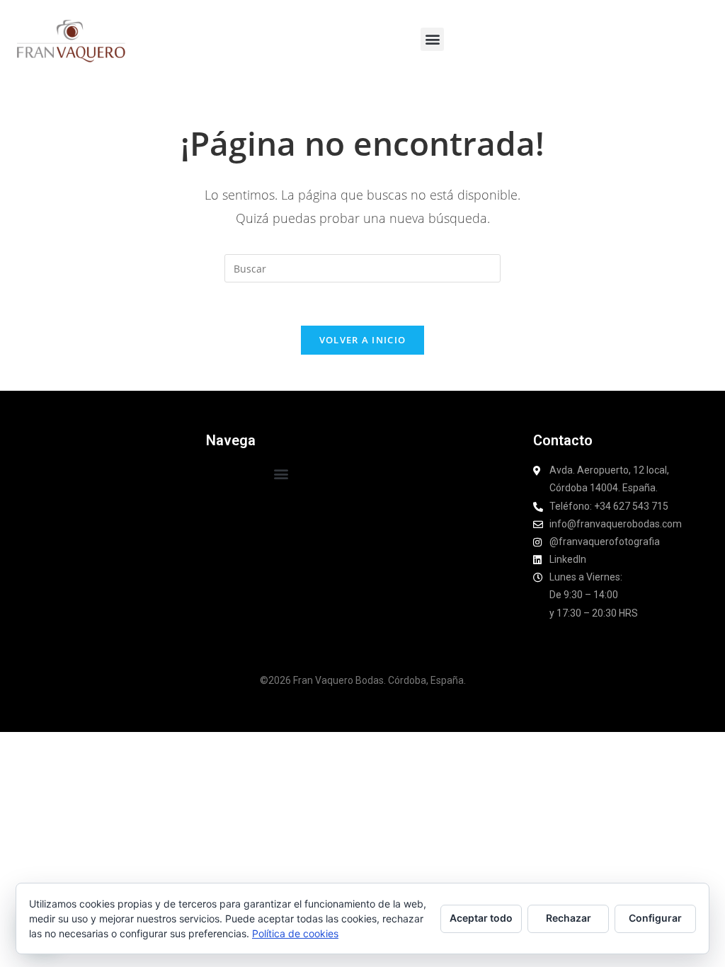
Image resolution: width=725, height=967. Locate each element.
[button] (432, 39)
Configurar (655, 918)
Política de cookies (295, 933)
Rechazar (568, 918)
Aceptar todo (481, 918)
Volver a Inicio (362, 339)
